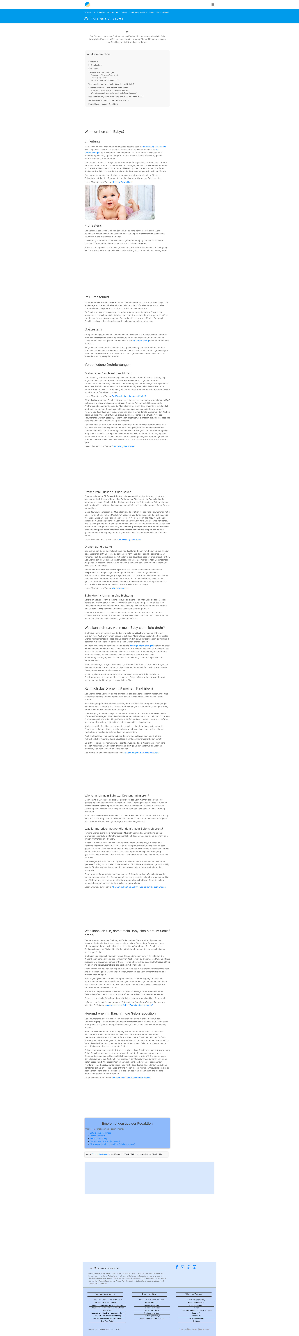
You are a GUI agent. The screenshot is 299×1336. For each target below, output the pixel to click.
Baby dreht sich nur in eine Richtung (105, 80)
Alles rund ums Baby (119, 12)
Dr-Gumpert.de (89, 12)
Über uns (183, 1329)
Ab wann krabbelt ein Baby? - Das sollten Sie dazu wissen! (139, 887)
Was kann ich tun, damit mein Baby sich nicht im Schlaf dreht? (115, 97)
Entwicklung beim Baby (138, 12)
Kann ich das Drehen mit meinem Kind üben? (108, 88)
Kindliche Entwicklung (122, 182)
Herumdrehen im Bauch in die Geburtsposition (108, 100)
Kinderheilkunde (103, 12)
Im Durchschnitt (95, 65)
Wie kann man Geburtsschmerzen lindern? (131, 1077)
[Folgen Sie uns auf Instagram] (194, 1267)
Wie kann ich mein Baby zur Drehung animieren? (109, 90)
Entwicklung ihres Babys (154, 147)
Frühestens (93, 61)
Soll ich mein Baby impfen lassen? (105, 1141)
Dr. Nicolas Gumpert (101, 1154)
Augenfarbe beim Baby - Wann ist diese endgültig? (129, 1005)
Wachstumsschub (120, 588)
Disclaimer (193, 1329)
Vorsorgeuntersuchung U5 (142, 646)
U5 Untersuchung (140, 340)
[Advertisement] (127, 116)
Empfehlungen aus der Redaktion (103, 104)
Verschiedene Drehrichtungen (101, 72)
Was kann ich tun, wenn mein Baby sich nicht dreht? (111, 84)
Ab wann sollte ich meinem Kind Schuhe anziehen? (112, 1144)
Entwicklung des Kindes (123, 446)
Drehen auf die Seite (99, 78)
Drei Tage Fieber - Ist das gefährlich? (129, 396)
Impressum (204, 1329)
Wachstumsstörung (98, 1138)
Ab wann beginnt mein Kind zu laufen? (141, 753)
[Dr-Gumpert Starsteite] (88, 4)
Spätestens (93, 69)
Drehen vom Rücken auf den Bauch (104, 75)
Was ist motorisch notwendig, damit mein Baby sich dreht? (114, 93)
